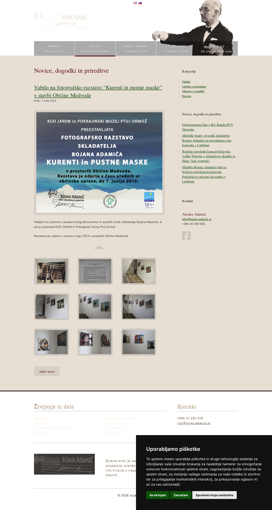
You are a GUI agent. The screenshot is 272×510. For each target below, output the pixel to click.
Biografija (41, 418)
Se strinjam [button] (158, 495)
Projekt (217, 48)
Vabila (186, 81)
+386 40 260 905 (193, 224)
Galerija (176, 48)
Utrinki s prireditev (194, 86)
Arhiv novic (47, 371)
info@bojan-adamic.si (196, 219)
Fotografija (114, 422)
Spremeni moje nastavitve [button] (214, 495)
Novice (95, 48)
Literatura (41, 422)
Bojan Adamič (136, 48)
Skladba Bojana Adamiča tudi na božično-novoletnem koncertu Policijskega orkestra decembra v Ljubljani (204, 174)
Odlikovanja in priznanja (52, 427)
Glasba (39, 432)
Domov (54, 48)
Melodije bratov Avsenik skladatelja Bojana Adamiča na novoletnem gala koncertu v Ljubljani (206, 140)
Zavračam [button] (181, 495)
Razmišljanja (115, 427)
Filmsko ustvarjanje (121, 418)
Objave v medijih (193, 91)
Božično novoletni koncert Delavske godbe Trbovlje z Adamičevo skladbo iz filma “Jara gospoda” (208, 156)
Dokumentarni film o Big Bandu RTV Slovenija (207, 127)
